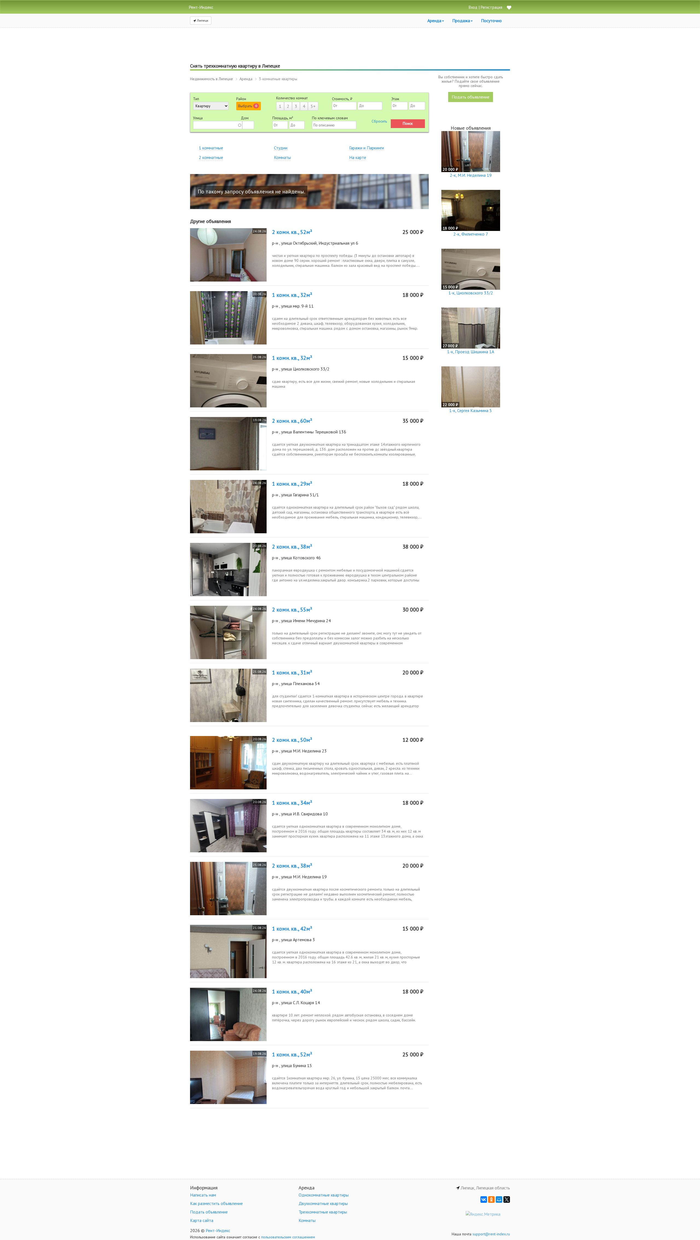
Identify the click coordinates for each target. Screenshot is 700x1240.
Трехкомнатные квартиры (323, 1212)
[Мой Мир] (499, 1199)
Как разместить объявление (216, 1203)
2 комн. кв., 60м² (292, 420)
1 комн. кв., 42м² (292, 928)
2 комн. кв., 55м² (292, 609)
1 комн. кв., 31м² (292, 672)
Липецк (202, 20)
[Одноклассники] (491, 1199)
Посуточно (491, 20)
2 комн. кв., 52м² (292, 232)
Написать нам (203, 1195)
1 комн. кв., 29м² (292, 483)
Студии (280, 147)
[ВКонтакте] (483, 1199)
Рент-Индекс (218, 1230)
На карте (357, 157)
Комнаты (282, 157)
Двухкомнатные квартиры (323, 1203)
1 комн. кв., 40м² (292, 991)
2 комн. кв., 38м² (292, 546)
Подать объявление (470, 97)
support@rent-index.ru (491, 1234)
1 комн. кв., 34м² (292, 802)
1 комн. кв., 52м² (292, 1054)
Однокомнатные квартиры (324, 1195)
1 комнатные (211, 147)
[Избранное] (508, 8)
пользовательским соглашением (288, 1237)
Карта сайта (201, 1220)
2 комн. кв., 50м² (292, 739)
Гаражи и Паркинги (366, 147)
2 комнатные (211, 157)
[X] (506, 1199)
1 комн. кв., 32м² (292, 295)
